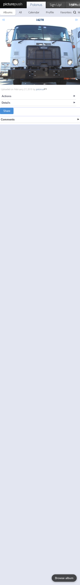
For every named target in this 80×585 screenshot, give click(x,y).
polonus (40, 89)
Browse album (64, 578)
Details (6, 102)
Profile (50, 12)
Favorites (66, 12)
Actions (6, 96)
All (20, 12)
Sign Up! (56, 4)
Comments (8, 119)
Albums (7, 12)
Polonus (36, 4)
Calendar (33, 12)
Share (6, 110)
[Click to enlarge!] (40, 55)
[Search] (74, 12)
